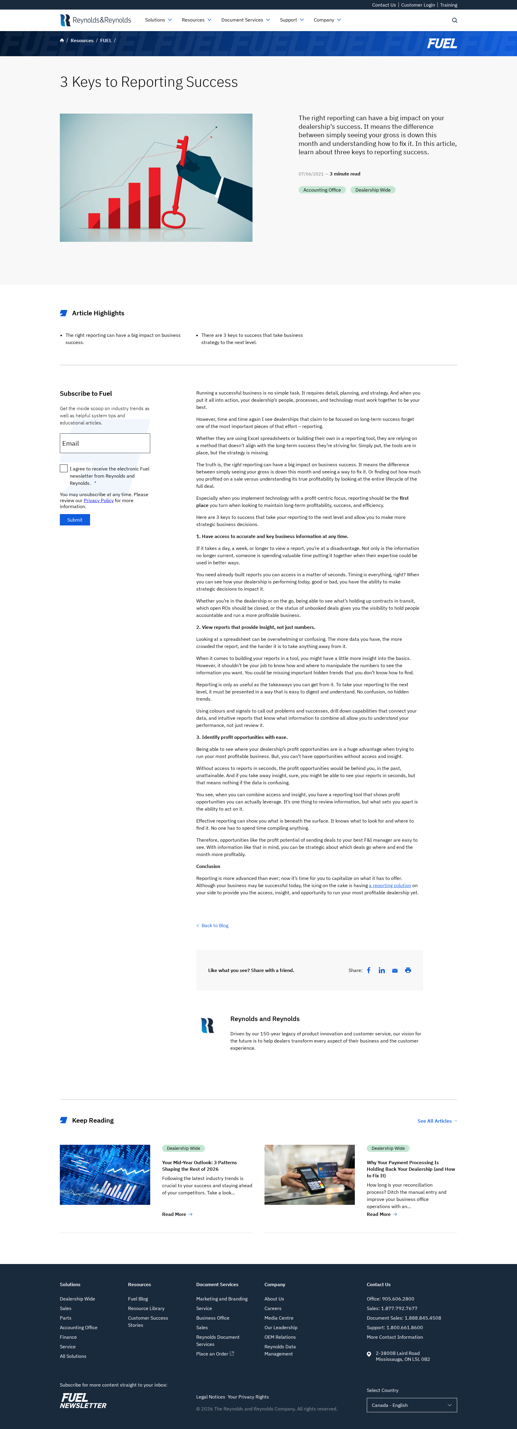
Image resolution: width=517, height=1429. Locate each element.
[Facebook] (369, 970)
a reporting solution (390, 885)
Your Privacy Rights (248, 1397)
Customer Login (418, 5)
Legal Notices (210, 1397)
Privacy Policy (99, 500)
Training (448, 5)
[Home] (95, 20)
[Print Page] (408, 970)
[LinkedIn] (382, 970)
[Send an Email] (395, 971)
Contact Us (384, 5)
